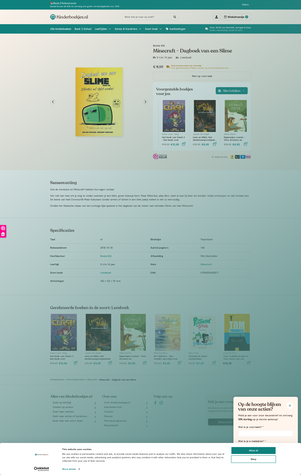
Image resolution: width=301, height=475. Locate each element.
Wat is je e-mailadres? (252, 441)
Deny (253, 459)
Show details (69, 469)
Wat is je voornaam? (251, 427)
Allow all (253, 450)
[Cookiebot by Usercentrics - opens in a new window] (41, 469)
